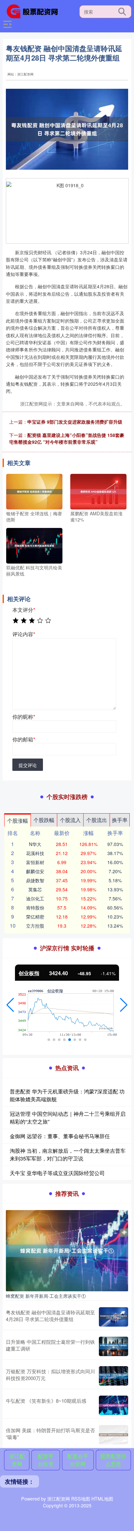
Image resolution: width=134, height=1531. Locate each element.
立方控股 (35, 925)
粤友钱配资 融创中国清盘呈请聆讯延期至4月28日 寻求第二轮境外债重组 (50, 1315)
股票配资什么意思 (113, 1460)
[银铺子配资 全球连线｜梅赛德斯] (34, 490)
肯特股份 (35, 907)
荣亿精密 (35, 916)
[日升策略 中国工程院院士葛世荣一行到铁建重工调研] (113, 1346)
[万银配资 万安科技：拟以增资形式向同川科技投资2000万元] (113, 1376)
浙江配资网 (17, 1460)
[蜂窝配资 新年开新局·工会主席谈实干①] (67, 1250)
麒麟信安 (35, 871)
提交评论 (28, 765)
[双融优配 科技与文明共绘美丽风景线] (34, 545)
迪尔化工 (35, 898)
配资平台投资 (45, 1460)
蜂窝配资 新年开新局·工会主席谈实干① (46, 1296)
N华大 (35, 844)
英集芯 (35, 889)
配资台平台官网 (77, 1460)
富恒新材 (35, 862)
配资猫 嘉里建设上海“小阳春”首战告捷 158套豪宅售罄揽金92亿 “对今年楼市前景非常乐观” (66, 438)
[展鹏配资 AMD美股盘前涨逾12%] (98, 490)
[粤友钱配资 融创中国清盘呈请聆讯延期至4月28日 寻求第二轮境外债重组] (113, 1317)
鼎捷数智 (35, 880)
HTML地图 (102, 1498)
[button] (10, 1005)
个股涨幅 (17, 820)
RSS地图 (80, 1498)
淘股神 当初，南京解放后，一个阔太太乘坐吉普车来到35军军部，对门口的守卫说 (68, 1154)
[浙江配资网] (34, 10)
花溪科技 (35, 853)
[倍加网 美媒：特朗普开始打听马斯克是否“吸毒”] (113, 1435)
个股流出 (96, 820)
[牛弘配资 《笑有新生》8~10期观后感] (113, 1405)
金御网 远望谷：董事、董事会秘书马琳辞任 (60, 1136)
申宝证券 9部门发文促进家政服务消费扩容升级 (74, 421)
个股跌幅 (44, 820)
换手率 (119, 820)
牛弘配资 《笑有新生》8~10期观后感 (46, 1400)
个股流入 (70, 820)
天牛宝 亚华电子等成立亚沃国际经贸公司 (57, 1173)
